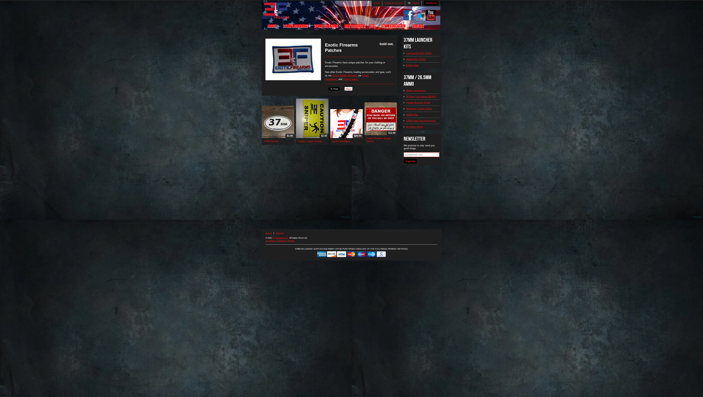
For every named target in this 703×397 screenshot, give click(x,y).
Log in (377, 3)
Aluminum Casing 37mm (419, 108)
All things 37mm (414, 126)
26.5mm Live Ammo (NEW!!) (421, 96)
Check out (431, 3)
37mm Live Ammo (415, 90)
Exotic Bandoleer (341, 141)
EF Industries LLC (280, 238)
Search (268, 233)
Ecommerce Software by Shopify (280, 241)
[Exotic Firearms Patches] (293, 59)
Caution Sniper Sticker (310, 141)
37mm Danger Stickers (344, 75)
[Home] (276, 17)
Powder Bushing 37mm (418, 102)
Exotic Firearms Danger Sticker (378, 140)
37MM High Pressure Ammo (421, 120)
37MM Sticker (271, 141)
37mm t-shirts (350, 79)
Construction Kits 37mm (419, 53)
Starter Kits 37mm (415, 59)
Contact (418, 26)
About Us (280, 233)
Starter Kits (412, 114)
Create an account (393, 3)
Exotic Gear (412, 65)
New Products (354, 26)
